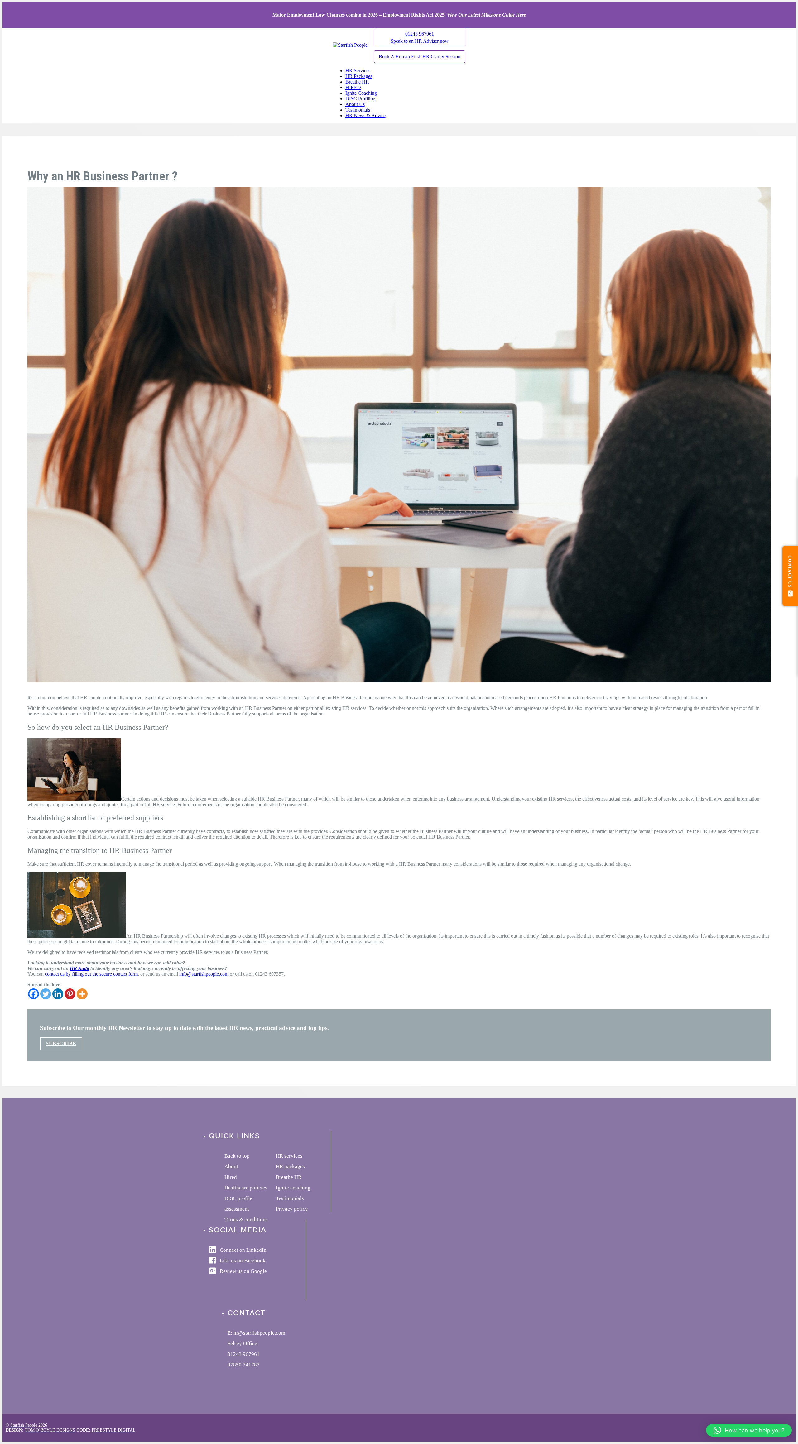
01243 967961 (420, 37)
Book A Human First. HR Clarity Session (419, 56)
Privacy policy (292, 1209)
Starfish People (23, 1425)
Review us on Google (243, 1271)
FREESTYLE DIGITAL (114, 1430)
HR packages (290, 1166)
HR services (289, 1156)
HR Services (357, 70)
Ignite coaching (293, 1188)
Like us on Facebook (243, 1261)
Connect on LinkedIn (243, 1250)
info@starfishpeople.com (203, 974)
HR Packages (358, 76)
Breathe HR (357, 81)
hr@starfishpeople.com (259, 1333)
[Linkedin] (57, 993)
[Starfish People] (350, 45)
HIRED (353, 87)
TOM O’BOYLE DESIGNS (50, 1430)
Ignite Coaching (361, 93)
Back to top (237, 1156)
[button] (749, 1430)
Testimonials (357, 109)
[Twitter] (45, 993)
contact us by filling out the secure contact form (91, 974)
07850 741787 (244, 1365)
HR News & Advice (365, 115)
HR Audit (79, 968)
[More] (82, 993)
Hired (230, 1177)
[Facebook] (33, 993)
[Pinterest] (70, 993)
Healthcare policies (245, 1188)
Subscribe (61, 1043)
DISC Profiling (360, 98)
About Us (355, 104)
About (231, 1166)
